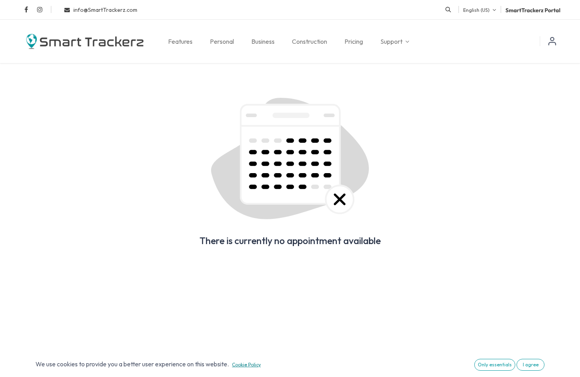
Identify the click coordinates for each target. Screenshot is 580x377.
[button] (448, 9)
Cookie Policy (246, 365)
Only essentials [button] (495, 365)
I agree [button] (531, 365)
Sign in (552, 41)
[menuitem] (180, 41)
